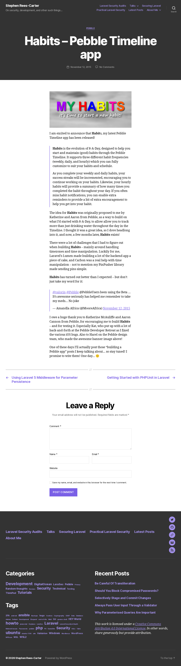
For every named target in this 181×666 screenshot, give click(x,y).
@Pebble (72, 292)
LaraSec (58, 584)
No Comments (106, 67)
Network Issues (11, 629)
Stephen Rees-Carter (22, 5)
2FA (8, 615)
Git (54, 619)
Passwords (23, 629)
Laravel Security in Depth (69, 624)
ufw (34, 633)
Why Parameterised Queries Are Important (125, 612)
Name (53, 454)
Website (53, 468)
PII (45, 629)
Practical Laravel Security (111, 9)
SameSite (51, 629)
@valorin (59, 292)
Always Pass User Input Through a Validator (126, 605)
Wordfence (66, 633)
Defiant (14, 619)
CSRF (68, 616)
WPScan (9, 637)
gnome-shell (62, 619)
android (14, 616)
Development (19, 583)
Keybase (32, 624)
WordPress (77, 633)
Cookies (49, 616)
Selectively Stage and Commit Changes (123, 598)
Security (44, 588)
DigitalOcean (43, 584)
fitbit (49, 619)
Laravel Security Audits (113, 5)
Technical (58, 588)
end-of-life (42, 619)
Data (73, 616)
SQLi (73, 629)
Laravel (51, 623)
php (39, 628)
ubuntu (13, 632)
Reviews (32, 589)
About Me (152, 9)
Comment (55, 426)
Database (79, 616)
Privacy (77, 585)
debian (8, 619)
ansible (24, 615)
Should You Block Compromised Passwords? (126, 591)
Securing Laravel (151, 5)
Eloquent (33, 619)
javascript (23, 624)
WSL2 (23, 637)
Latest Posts (136, 9)
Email (95, 454)
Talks (133, 5)
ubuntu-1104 (26, 633)
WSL (16, 637)
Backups (34, 616)
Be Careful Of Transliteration (115, 583)
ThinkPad (11, 593)
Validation (42, 633)
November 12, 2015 (81, 67)
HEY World (75, 619)
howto (12, 623)
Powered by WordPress (58, 658)
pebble (31, 629)
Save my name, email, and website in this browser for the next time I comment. (89, 482)
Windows (54, 633)
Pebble (90, 28)
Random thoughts (16, 588)
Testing (70, 589)
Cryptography (59, 616)
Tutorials (25, 592)
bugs (42, 615)
